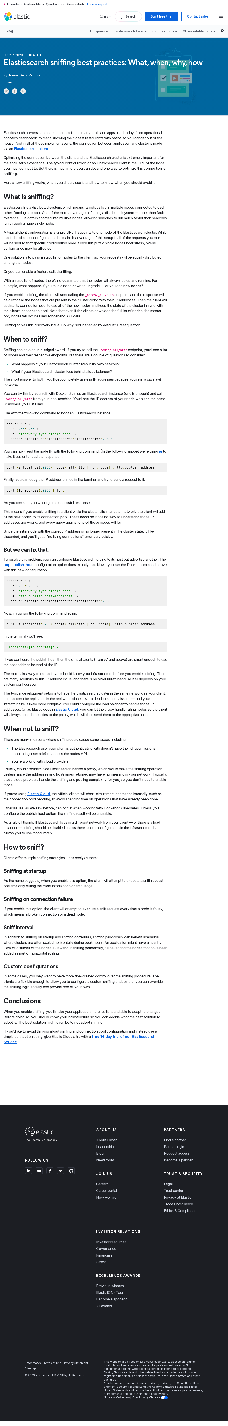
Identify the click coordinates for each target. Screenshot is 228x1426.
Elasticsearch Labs (129, 31)
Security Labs (163, 31)
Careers (102, 1184)
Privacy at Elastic (177, 1197)
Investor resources (111, 1242)
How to (34, 55)
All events (104, 1306)
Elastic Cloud (67, 709)
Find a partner (175, 1140)
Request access (177, 1153)
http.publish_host (19, 564)
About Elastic (107, 1140)
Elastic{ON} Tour (109, 1292)
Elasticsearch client (31, 148)
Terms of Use (52, 1363)
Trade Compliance (178, 1204)
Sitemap (30, 1368)
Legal (168, 1184)
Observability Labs (197, 31)
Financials (104, 1255)
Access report (97, 4)
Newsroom (105, 1160)
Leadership (105, 1146)
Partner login (174, 1146)
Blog (9, 31)
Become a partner (178, 1160)
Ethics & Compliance (180, 1210)
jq (160, 451)
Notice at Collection (117, 1397)
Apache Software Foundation (171, 1386)
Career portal (106, 1190)
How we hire (106, 1197)
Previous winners (110, 1286)
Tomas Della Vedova (24, 75)
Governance (106, 1248)
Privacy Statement (76, 1363)
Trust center (173, 1190)
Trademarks (33, 1363)
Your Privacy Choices (146, 1397)
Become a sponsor (111, 1299)
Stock (101, 1262)
